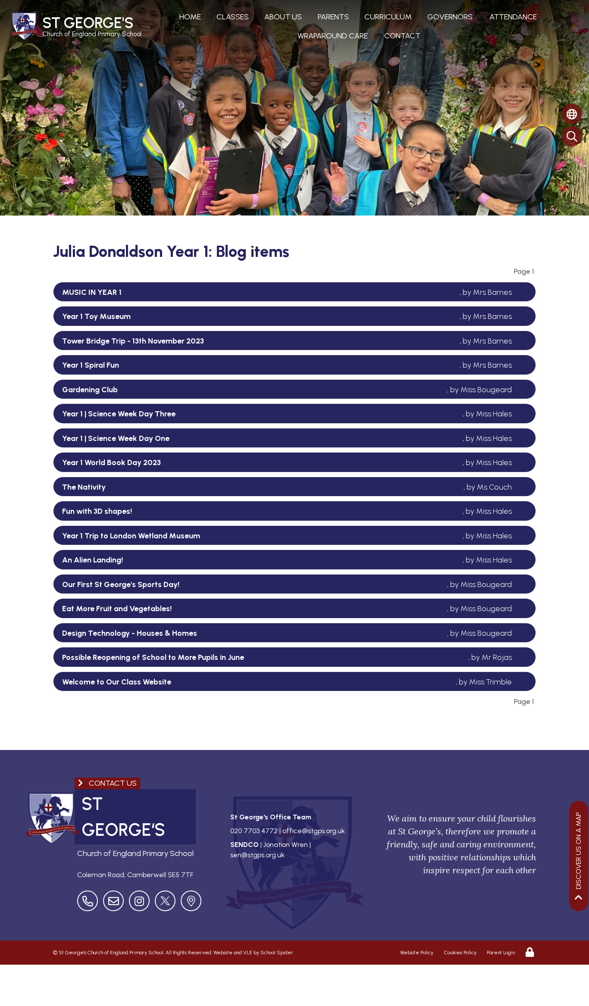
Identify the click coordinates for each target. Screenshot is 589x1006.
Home (190, 17)
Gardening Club (90, 389)
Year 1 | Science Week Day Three (118, 414)
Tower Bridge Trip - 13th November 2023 (133, 341)
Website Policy (416, 953)
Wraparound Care (333, 36)
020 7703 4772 (254, 831)
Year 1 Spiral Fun (90, 365)
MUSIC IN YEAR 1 (92, 292)
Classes (232, 17)
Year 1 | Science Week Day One (115, 438)
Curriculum (388, 17)
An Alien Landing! (92, 560)
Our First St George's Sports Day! (120, 584)
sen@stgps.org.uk (257, 855)
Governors (450, 17)
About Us (283, 17)
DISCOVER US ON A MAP (578, 850)
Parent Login (501, 953)
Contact (402, 36)
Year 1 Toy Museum (96, 316)
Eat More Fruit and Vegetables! (117, 608)
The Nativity (84, 487)
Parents (333, 17)
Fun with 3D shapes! (97, 511)
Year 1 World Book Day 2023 (111, 462)
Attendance (513, 17)
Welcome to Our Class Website (116, 682)
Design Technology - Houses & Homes (129, 633)
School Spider (276, 953)
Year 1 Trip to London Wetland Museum (131, 535)
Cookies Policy (460, 953)
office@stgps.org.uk (313, 831)
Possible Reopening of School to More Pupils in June (153, 657)
